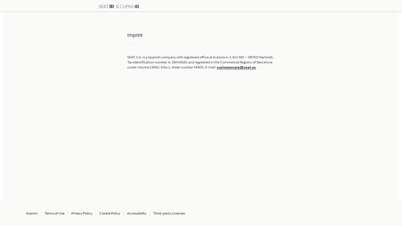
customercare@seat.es (236, 67)
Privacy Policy (81, 213)
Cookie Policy (109, 213)
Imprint (32, 213)
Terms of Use (54, 213)
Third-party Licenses (169, 213)
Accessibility (136, 213)
